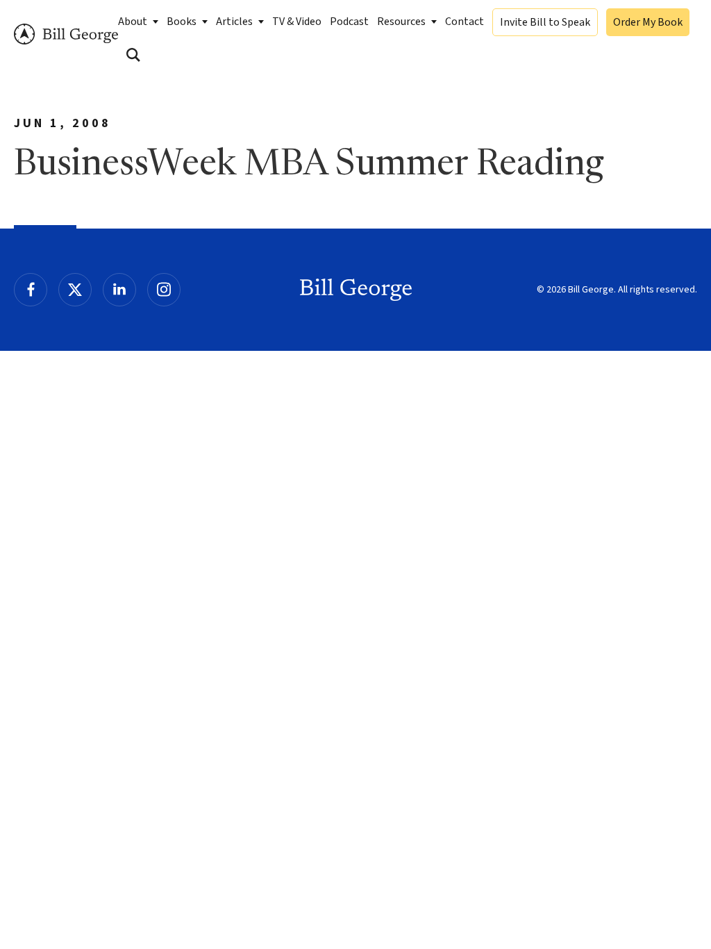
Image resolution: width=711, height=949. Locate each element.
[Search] (133, 54)
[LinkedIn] (119, 289)
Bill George (66, 34)
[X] (75, 289)
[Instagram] (164, 289)
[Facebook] (30, 289)
